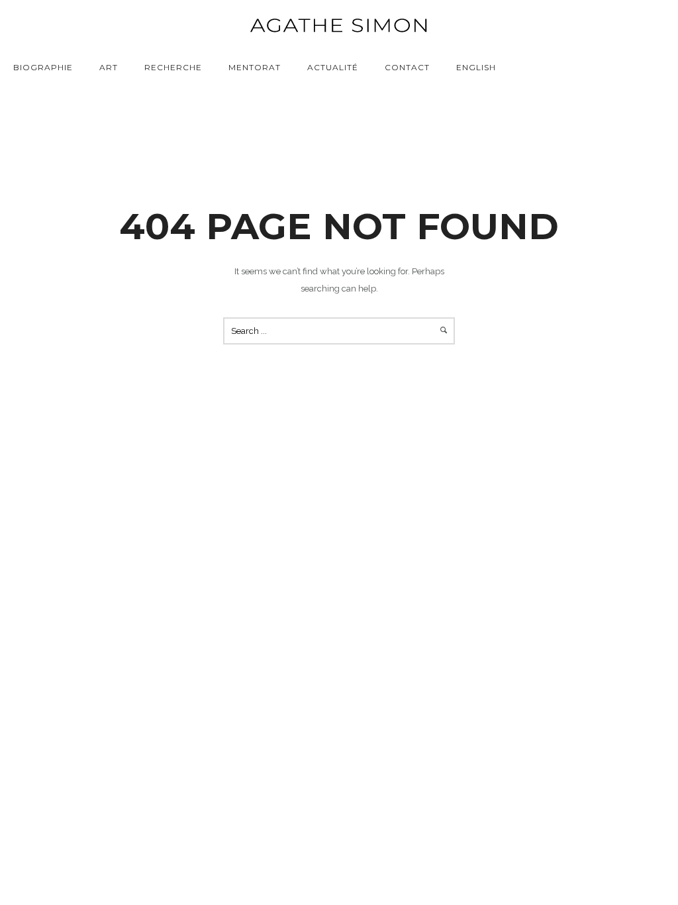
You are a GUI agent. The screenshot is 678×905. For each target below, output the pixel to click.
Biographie (43, 67)
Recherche (173, 67)
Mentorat (254, 67)
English (476, 67)
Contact (407, 67)
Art (108, 67)
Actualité (332, 67)
